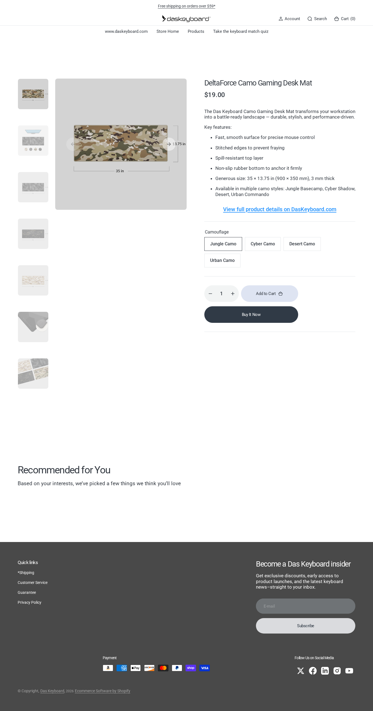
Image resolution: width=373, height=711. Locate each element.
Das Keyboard (52, 691)
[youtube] (349, 671)
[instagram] (337, 671)
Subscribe (305, 625)
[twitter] (301, 671)
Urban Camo (225, 262)
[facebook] (313, 671)
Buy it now (251, 314)
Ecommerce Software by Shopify (102, 691)
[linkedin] (325, 671)
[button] (289, 18)
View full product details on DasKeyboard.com (279, 209)
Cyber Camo (266, 246)
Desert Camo (305, 246)
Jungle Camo (226, 246)
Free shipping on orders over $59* (186, 6)
